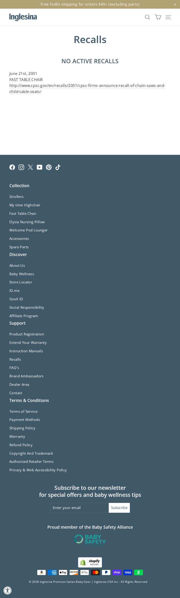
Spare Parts (19, 247)
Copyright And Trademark (31, 453)
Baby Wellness (21, 273)
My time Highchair (25, 205)
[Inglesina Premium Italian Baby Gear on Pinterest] (49, 167)
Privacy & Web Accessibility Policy (38, 470)
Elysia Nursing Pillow (27, 221)
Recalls (15, 359)
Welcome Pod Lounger (28, 230)
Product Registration (26, 334)
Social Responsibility (26, 307)
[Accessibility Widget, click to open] (7, 590)
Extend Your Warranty (28, 342)
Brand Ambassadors (26, 376)
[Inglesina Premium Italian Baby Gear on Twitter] (30, 167)
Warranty (17, 436)
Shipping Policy (22, 428)
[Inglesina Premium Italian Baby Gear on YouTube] (39, 167)
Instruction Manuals (26, 351)
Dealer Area (19, 384)
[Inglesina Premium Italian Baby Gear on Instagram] (21, 167)
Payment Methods (24, 419)
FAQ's (14, 367)
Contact (15, 392)
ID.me (14, 290)
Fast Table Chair (22, 213)
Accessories (19, 238)
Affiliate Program (23, 315)
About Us (17, 265)
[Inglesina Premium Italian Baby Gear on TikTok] (58, 167)
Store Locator (20, 282)
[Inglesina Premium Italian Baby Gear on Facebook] (12, 167)
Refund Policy (21, 444)
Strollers (16, 196)
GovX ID (16, 299)
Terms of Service (23, 411)
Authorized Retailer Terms (31, 461)
